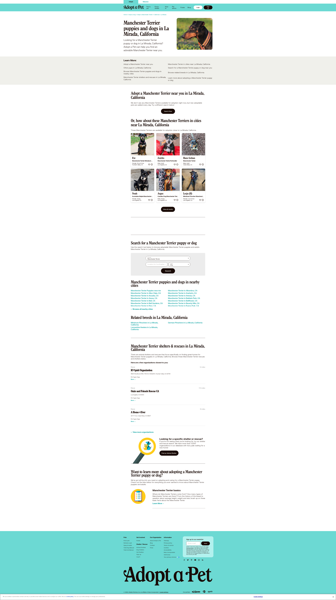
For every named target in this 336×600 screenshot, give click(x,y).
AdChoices (167, 554)
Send (205, 543)
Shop (189, 7)
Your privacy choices (170, 557)
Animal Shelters (141, 547)
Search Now (168, 111)
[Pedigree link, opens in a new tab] (204, 591)
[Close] (333, 597)
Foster (183, 7)
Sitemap (166, 540)
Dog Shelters (140, 550)
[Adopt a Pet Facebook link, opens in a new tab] (184, 560)
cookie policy (70, 596)
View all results (168, 209)
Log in (138, 557)
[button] (149, 164)
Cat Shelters (140, 552)
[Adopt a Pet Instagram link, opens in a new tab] (199, 560)
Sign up (208, 7)
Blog (151, 543)
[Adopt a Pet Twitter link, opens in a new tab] (188, 560)
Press (151, 547)
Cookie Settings (163, 592)
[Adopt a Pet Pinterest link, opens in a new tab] (192, 560)
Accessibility (167, 550)
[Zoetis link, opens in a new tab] (210, 592)
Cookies (166, 547)
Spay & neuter (128, 545)
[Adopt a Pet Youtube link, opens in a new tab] (195, 560)
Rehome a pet (128, 543)
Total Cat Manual (129, 550)
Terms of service (169, 545)
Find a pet (126, 540)
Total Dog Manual (129, 547)
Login (198, 7)
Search (168, 271)
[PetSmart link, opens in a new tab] (196, 592)
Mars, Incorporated (169, 552)
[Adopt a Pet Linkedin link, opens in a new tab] (202, 560)
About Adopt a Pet (155, 540)
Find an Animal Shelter (169, 453)
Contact (152, 545)
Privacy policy (168, 543)
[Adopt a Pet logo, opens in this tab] (168, 577)
